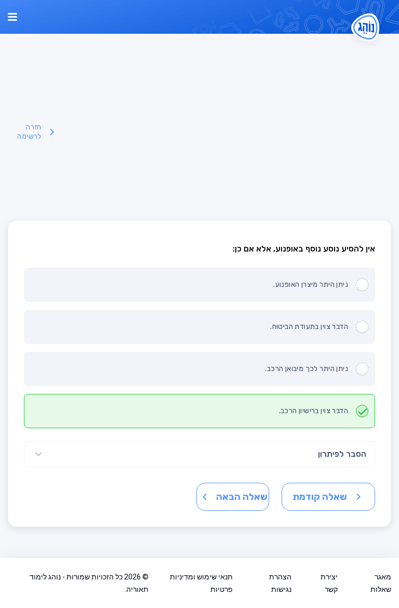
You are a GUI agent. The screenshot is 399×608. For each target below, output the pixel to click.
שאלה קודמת (319, 497)
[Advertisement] (224, 132)
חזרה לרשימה (29, 132)
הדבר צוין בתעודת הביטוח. (309, 326)
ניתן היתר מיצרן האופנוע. (310, 284)
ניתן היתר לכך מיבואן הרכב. (306, 368)
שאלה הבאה (242, 497)
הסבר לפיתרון (342, 454)
